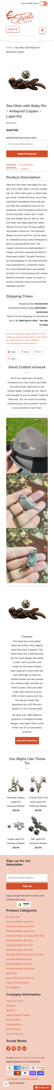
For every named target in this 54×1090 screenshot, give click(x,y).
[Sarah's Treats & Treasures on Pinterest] (14, 1048)
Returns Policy (13, 1019)
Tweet (13, 352)
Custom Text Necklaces (17, 982)
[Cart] (42, 30)
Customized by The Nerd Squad (22, 1079)
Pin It (39, 352)
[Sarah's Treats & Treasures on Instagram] (19, 1048)
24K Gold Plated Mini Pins (19, 959)
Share (26, 352)
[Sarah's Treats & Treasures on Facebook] (8, 1048)
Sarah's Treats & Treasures (27, 1057)
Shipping (24, 169)
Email (13, 359)
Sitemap (10, 1005)
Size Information (26, 165)
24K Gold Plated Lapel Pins (19, 921)
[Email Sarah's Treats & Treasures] (24, 1048)
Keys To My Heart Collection (20, 978)
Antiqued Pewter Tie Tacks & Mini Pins (25, 935)
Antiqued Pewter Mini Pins (19, 940)
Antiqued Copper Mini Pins (19, 950)
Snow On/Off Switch (30, 3)
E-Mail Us (43, 1087)
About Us (10, 1010)
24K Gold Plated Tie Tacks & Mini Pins (25, 954)
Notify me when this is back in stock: (21, 138)
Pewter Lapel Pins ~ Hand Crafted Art (24, 340)
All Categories (13, 987)
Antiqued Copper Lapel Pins (20, 926)
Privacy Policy (13, 1029)
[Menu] (13, 29)
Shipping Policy (14, 1024)
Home (9, 47)
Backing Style (12, 169)
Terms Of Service (14, 1034)
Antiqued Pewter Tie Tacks (19, 945)
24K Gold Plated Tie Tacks (19, 964)
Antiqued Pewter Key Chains (20, 968)
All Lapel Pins (13, 917)
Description (11, 165)
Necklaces (11, 973)
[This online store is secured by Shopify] (24, 906)
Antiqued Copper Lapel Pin (26, 343)
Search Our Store (14, 1001)
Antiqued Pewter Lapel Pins (20, 931)
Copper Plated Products (18, 1015)
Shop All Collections (27, 740)
